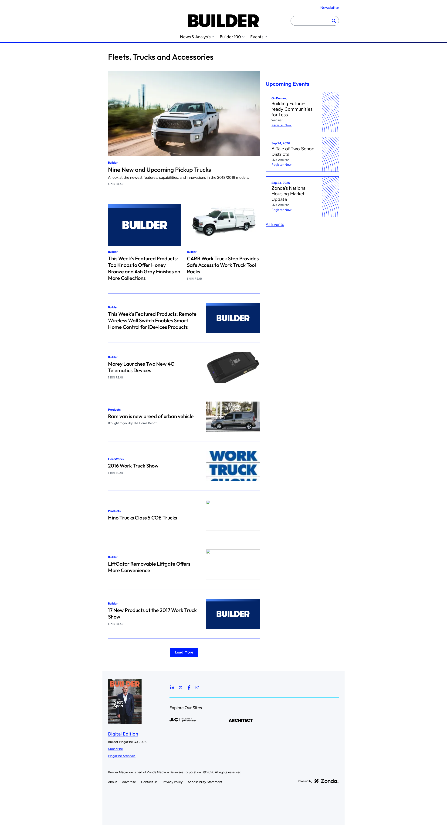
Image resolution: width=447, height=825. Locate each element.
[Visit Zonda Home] (318, 781)
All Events (275, 224)
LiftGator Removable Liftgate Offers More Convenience (149, 567)
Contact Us (149, 782)
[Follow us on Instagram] (197, 687)
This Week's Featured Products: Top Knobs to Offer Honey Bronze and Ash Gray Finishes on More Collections (144, 268)
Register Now (281, 125)
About (112, 782)
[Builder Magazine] (223, 20)
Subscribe (115, 749)
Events (256, 36)
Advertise (129, 782)
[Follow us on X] (180, 687)
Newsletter (329, 7)
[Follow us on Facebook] (189, 687)
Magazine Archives (121, 756)
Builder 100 (230, 36)
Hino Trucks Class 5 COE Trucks (142, 517)
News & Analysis (195, 36)
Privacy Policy (173, 782)
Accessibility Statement (205, 782)
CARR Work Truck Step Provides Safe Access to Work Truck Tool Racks (223, 265)
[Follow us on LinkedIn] (172, 687)
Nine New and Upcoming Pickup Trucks (159, 169)
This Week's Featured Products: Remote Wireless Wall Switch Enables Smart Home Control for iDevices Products (152, 320)
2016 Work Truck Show (133, 465)
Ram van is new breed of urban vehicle (151, 416)
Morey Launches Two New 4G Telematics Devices (141, 367)
